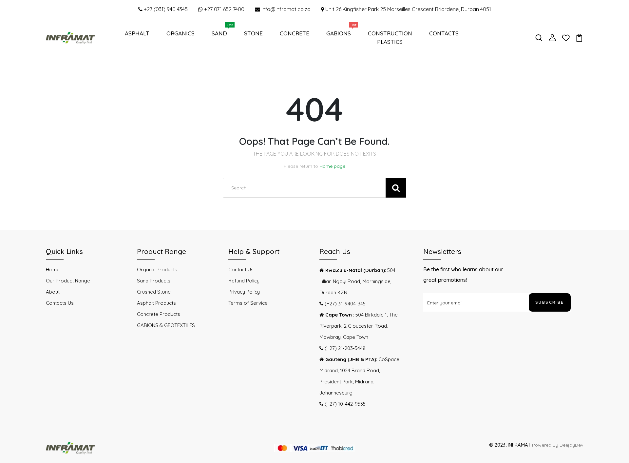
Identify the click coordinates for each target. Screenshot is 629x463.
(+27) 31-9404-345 (344, 303)
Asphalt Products (156, 303)
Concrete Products (158, 314)
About (53, 292)
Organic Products (157, 269)
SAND (221, 32)
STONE (253, 33)
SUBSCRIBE (549, 302)
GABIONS (339, 32)
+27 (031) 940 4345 (165, 9)
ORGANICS (180, 33)
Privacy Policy (244, 292)
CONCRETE (294, 33)
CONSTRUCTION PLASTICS (390, 37)
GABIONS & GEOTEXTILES (166, 325)
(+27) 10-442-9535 (344, 404)
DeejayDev (571, 445)
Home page (332, 166)
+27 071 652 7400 (223, 9)
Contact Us (241, 269)
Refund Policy (243, 281)
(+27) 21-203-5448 (344, 348)
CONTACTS (444, 33)
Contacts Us (60, 303)
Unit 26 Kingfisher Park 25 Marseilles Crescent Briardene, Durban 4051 (407, 9)
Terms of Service (248, 303)
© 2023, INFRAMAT (510, 445)
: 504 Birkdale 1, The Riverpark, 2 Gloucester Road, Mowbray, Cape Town (358, 326)
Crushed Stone (154, 292)
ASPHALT (137, 33)
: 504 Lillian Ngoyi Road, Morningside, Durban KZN (357, 281)
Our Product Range (68, 281)
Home (53, 269)
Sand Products (153, 281)
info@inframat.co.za (285, 9)
